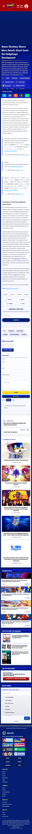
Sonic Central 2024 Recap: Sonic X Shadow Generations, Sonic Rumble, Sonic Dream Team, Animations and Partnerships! (16, 559)
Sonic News (14, 78)
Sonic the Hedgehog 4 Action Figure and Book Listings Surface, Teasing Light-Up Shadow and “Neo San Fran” (14, 581)
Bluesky (7, 758)
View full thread (8, 350)
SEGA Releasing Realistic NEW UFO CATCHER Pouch (16, 460)
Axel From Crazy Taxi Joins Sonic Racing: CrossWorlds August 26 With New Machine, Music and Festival (15, 608)
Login (18, 7)
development (11, 330)
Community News (6, 792)
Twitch (19, 765)
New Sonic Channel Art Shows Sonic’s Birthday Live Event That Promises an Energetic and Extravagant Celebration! (16, 509)
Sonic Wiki (4, 802)
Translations (5, 782)
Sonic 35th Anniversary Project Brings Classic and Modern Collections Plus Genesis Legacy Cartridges (19, 646)
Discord (3, 790)
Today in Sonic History (7, 804)
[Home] (3, 88)
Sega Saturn (16, 258)
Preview (16, 392)
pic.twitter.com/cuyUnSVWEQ (10, 190)
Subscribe (16, 320)
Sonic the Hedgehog (24, 78)
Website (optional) (6, 374)
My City (3, 796)
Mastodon (8, 761)
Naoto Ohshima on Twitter (12, 288)
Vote (27, 718)
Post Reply (16, 396)
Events (3, 780)
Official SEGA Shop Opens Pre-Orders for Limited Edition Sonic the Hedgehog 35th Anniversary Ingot (20, 653)
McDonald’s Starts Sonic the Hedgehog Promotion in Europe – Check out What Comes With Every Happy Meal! (16, 534)
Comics (3, 775)
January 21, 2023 (25, 154)
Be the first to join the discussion (16, 678)
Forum (3, 788)
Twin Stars (24, 334)
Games (7, 78)
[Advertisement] (16, 28)
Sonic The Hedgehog (14, 334)
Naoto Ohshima (20, 330)
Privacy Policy (5, 816)
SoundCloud (7, 765)
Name (3, 361)
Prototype (5, 334)
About (3, 812)
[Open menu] (3, 6)
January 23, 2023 (19, 194)
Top (13, 400)
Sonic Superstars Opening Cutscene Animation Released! (16, 483)
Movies (3, 773)
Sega (15, 274)
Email (3, 368)
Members (4, 794)
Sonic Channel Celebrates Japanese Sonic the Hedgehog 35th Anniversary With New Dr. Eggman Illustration (20, 636)
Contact (4, 814)
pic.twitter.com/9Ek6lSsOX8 (16, 166)
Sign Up (21, 7)
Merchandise (5, 777)
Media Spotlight (5, 806)
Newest (8, 400)
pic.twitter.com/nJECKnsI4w (10, 151)
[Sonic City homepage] (10, 6)
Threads (19, 758)
